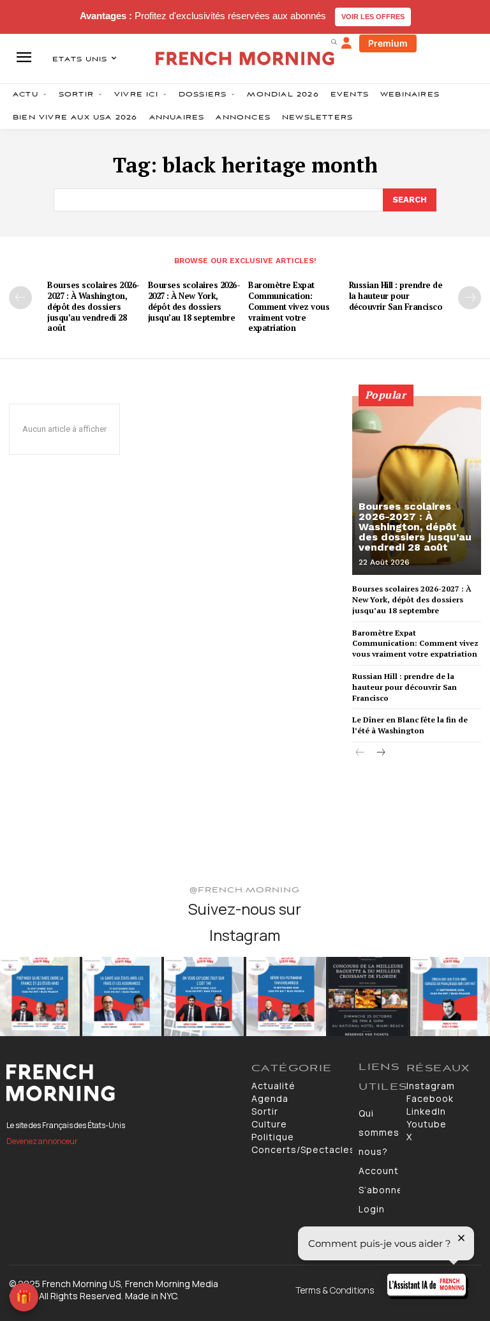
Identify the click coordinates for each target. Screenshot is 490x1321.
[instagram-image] (40, 997)
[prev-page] (20, 297)
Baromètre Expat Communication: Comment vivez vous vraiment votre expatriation (288, 306)
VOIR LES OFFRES (373, 16)
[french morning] (245, 58)
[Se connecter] (346, 43)
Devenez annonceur (42, 1141)
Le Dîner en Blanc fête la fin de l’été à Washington (410, 725)
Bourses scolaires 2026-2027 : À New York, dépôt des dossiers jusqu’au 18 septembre (194, 301)
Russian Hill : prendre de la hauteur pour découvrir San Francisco (396, 295)
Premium (388, 43)
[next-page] (469, 297)
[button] (333, 41)
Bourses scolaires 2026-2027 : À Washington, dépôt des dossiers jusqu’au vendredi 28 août (93, 306)
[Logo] (122, 1082)
